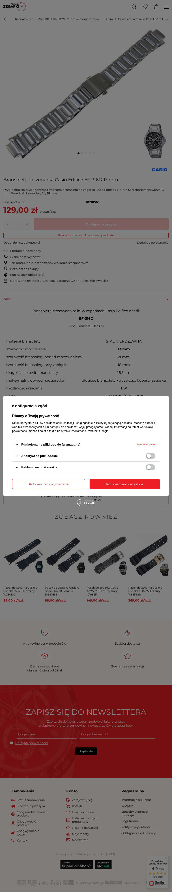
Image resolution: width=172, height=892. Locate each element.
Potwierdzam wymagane (48, 484)
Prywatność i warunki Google (89, 431)
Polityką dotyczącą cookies (114, 423)
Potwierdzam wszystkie (124, 484)
